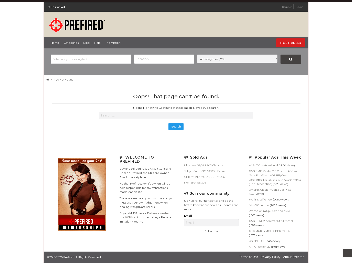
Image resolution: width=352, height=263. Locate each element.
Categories (71, 42)
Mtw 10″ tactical (259, 205)
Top (347, 253)
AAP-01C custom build (263, 165)
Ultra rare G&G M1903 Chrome (203, 165)
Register (287, 6)
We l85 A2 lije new (260, 199)
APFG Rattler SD (260, 246)
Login (300, 6)
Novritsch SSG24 (195, 182)
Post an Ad (57, 7)
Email (188, 215)
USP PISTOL (257, 241)
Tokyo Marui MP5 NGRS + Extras (204, 171)
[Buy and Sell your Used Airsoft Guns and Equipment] (77, 23)
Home (55, 42)
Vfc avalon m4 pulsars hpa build (269, 211)
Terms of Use (248, 257)
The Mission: (113, 42)
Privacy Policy (270, 257)
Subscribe (211, 231)
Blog (86, 42)
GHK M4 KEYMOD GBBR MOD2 (205, 176)
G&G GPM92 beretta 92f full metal (271, 221)
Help (97, 42)
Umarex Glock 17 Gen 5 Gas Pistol (270, 189)
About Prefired (293, 257)
